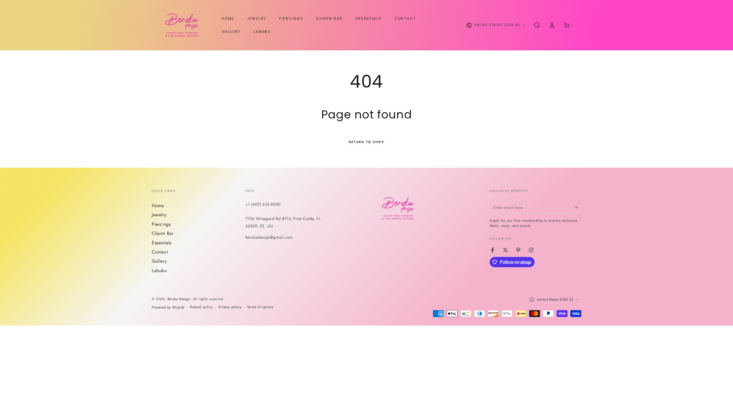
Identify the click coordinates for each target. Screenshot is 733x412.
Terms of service (260, 307)
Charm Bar (163, 233)
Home (158, 205)
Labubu (159, 270)
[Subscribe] (578, 207)
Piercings (161, 224)
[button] (536, 25)
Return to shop (366, 142)
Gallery (159, 261)
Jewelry (159, 214)
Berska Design (179, 299)
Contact (160, 252)
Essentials (162, 242)
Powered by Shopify (168, 307)
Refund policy (201, 307)
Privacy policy (229, 307)
